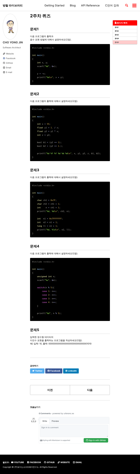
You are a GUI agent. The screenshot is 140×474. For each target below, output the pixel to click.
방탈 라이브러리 (13, 5)
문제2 (117, 31)
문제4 (117, 38)
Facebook (35, 462)
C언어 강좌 (112, 5)
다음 (90, 390)
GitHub (50, 462)
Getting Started (54, 5)
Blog (73, 5)
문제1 (117, 27)
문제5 (117, 42)
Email (78, 462)
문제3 (117, 35)
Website (65, 462)
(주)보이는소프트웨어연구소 (26, 467)
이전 (50, 390)
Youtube (19, 462)
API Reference (90, 5)
